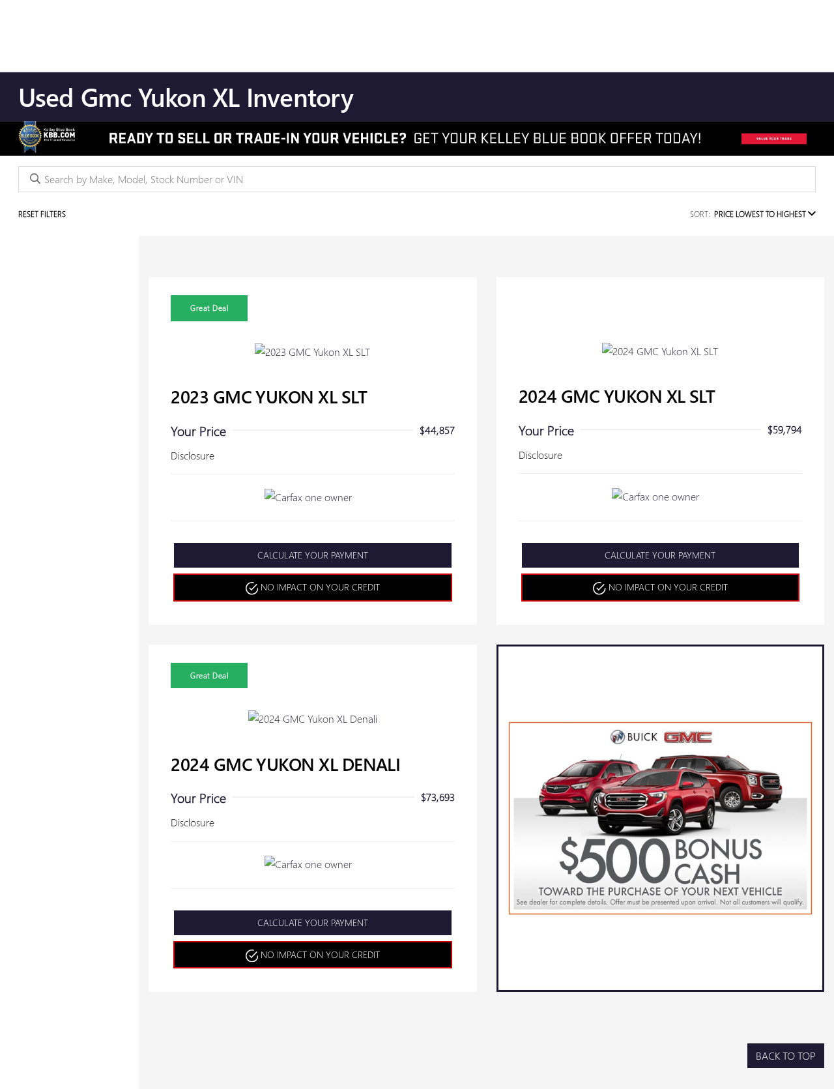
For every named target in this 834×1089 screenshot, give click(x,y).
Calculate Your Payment (312, 555)
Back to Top (786, 1055)
